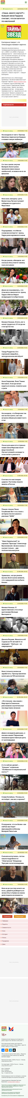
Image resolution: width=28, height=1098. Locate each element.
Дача (3, 944)
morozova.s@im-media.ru (14, 1081)
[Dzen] (14, 1050)
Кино (3, 931)
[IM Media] (11, 1029)
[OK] (6, 1050)
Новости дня (8, 729)
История (4, 934)
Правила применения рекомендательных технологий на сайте (11, 1089)
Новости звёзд (8, 131)
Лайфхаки (5, 921)
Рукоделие (5, 941)
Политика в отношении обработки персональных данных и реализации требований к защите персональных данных (13, 1086)
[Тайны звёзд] (2, 9)
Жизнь (4, 937)
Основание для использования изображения (12, 1095)
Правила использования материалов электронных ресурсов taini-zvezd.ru (10, 1093)
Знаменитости (8, 9)
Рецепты (5, 924)
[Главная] (4, 1029)
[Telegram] (10, 1050)
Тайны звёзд (3, 2)
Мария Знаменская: (20, 81)
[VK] (2, 1050)
